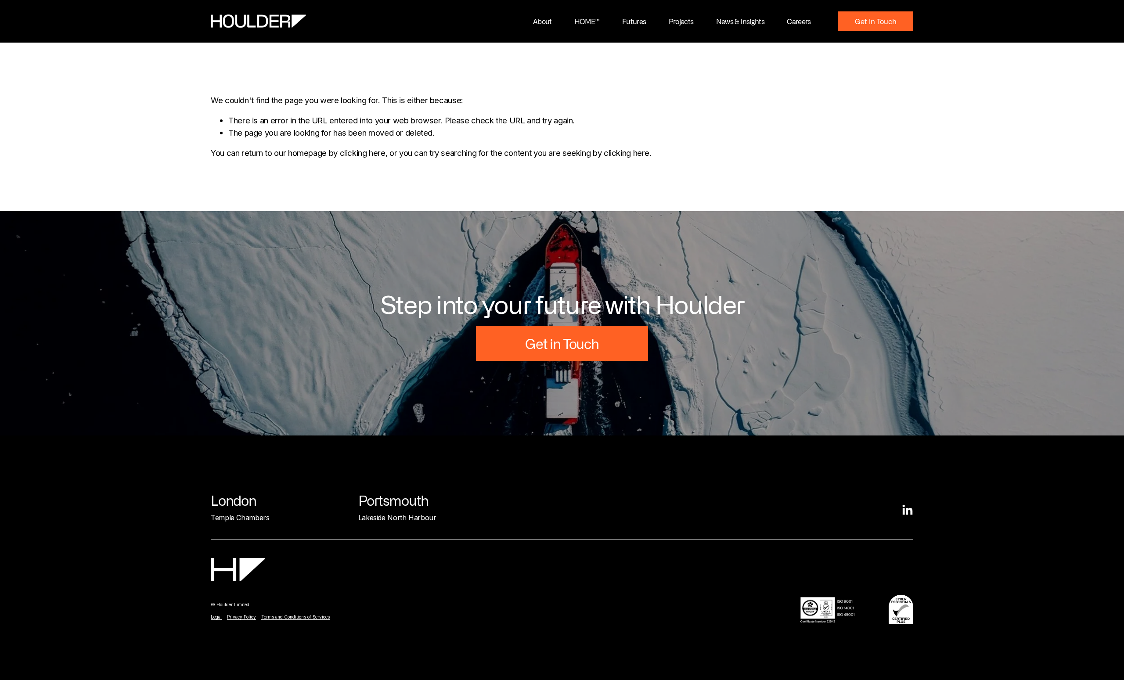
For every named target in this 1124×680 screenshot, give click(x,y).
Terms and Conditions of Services (295, 616)
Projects (681, 21)
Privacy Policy (241, 616)
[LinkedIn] (907, 510)
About (542, 21)
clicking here (362, 153)
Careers (799, 21)
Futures (634, 21)
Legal (216, 616)
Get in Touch (876, 21)
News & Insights (740, 21)
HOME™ (587, 21)
